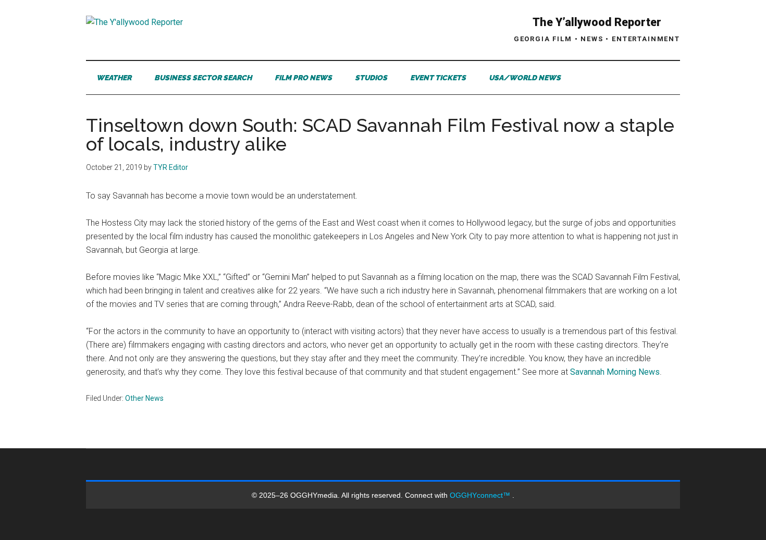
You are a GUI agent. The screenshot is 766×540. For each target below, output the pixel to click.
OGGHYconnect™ (481, 495)
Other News (144, 398)
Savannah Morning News (615, 372)
